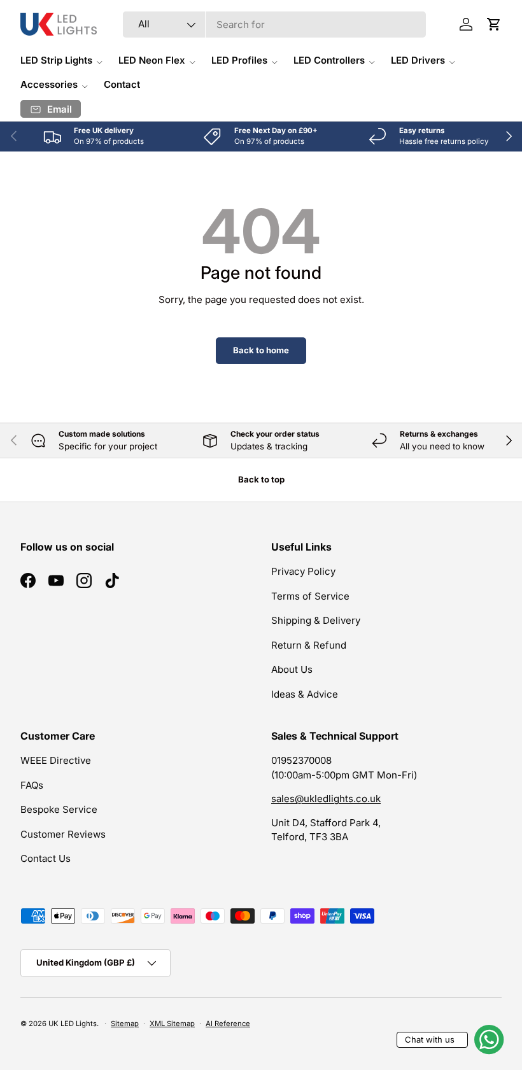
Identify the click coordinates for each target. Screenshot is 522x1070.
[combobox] (275, 24)
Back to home (261, 350)
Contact (122, 84)
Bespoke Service (58, 809)
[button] (494, 24)
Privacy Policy (303, 571)
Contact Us (45, 858)
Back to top (261, 479)
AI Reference (228, 1023)
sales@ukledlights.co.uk (326, 798)
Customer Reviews (63, 834)
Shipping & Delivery (315, 620)
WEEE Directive (55, 760)
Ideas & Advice (304, 694)
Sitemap (125, 1023)
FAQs (31, 785)
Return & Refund (308, 645)
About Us (292, 669)
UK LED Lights (72, 1023)
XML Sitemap (172, 1023)
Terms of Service (310, 596)
